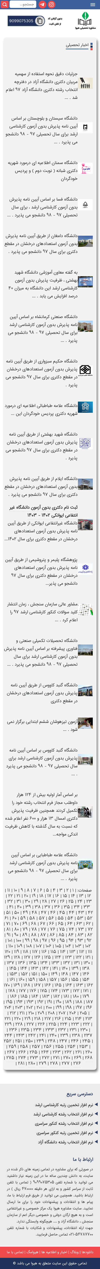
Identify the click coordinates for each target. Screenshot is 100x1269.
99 (27, 940)
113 (72, 952)
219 (27, 1019)
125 (47, 957)
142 (45, 968)
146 (86, 974)
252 (7, 1041)
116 (44, 952)
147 (75, 974)
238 (76, 1035)
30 (27, 901)
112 (81, 952)
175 (43, 991)
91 (8, 935)
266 (22, 1052)
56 (51, 918)
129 (7, 957)
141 (55, 968)
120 (7, 952)
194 (19, 1002)
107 (39, 946)
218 (37, 1019)
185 (24, 996)
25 (71, 901)
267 (11, 1052)
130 (86, 963)
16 (57, 896)
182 (56, 996)
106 (48, 946)
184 (34, 996)
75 (62, 929)
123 (68, 957)
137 (10, 963)
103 (78, 946)
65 (60, 924)
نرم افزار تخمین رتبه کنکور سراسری (65, 1133)
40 (19, 907)
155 (75, 980)
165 (58, 985)
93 (80, 940)
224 (63, 1024)
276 (77, 1063)
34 (77, 907)
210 (31, 1013)
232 (62, 1030)
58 (32, 918)
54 (70, 918)
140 (65, 968)
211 (22, 1013)
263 (57, 1052)
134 (44, 963)
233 (49, 1030)
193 (30, 1002)
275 (10, 1058)
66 (51, 924)
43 (81, 912)
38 (38, 907)
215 (68, 1019)
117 (35, 952)
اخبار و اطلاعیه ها (54, 1252)
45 (62, 912)
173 (65, 991)
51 (8, 912)
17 (49, 896)
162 (90, 985)
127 (27, 957)
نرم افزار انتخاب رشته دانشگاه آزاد (65, 1142)
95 (62, 940)
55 (61, 918)
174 (54, 991)
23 (89, 901)
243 (20, 1035)
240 (53, 1035)
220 (17, 1019)
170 (7, 985)
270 (66, 1058)
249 (40, 1041)
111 (90, 952)
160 (21, 980)
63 (79, 924)
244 (8, 1035)
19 (34, 896)
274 (22, 1058)
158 (42, 980)
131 (77, 963)
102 (88, 946)
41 (11, 907)
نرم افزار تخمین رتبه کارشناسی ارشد (64, 1105)
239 (64, 1035)
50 (16, 912)
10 (15, 890)
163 (79, 985)
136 (21, 963)
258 (24, 1047)
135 (33, 963)
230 (84, 1030)
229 (8, 1024)
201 (39, 1007)
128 (17, 957)
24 (80, 901)
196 (89, 1007)
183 (46, 996)
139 (74, 968)
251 (18, 1041)
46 (53, 912)
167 (37, 985)
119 (16, 952)
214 (78, 1019)
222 (86, 1024)
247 (63, 1041)
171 (86, 991)
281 (21, 1063)
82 (89, 935)
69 (24, 924)
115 (53, 952)
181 (66, 996)
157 (53, 980)
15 (65, 896)
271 (56, 1058)
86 (52, 935)
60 (14, 918)
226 (41, 1024)
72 (90, 929)
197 (79, 1007)
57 (42, 918)
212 (13, 1013)
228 (19, 1024)
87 (43, 935)
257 (36, 1047)
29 (36, 901)
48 (34, 912)
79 (25, 929)
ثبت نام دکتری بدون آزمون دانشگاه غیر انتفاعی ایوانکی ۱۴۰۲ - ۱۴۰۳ (43, 511)
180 (76, 996)
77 (43, 929)
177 (22, 991)
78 (34, 929)
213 (88, 1019)
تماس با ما (15, 1252)
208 (51, 1013)
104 (68, 946)
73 (81, 929)
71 (8, 924)
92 (89, 940)
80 (16, 929)
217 (47, 1019)
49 (25, 912)
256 (48, 1047)
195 (9, 1002)
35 (67, 907)
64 (70, 924)
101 (10, 940)
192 (40, 1002)
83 (80, 935)
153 (13, 974)
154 (86, 980)
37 (47, 907)
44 (71, 912)
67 (42, 924)
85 (61, 935)
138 (86, 968)
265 (33, 1052)
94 (71, 940)
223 (75, 1024)
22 (10, 896)
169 (16, 985)
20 (26, 896)
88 (34, 935)
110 (10, 946)
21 (18, 896)
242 (32, 1035)
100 (18, 940)
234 (37, 1030)
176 (33, 991)
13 (81, 896)
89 (24, 935)
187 (89, 1002)
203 (19, 1007)
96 (53, 940)
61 (6, 918)
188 (78, 1002)
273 (34, 1058)
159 (31, 980)
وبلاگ (74, 1252)
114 (63, 952)
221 (7, 1019)
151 (34, 974)
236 (13, 1030)
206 (72, 1013)
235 (25, 1030)
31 (19, 901)
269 (77, 1058)
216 (58, 1019)
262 (68, 1052)
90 (16, 935)
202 (29, 1007)
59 (23, 918)
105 (58, 946)
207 (62, 1013)
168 (26, 985)
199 (59, 1007)
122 (79, 957)
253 (83, 1047)
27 (53, 901)
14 (73, 896)
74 (71, 929)
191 (49, 1002)
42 (90, 912)
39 (28, 907)
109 (19, 946)
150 (44, 974)
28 (44, 901)
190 (58, 1002)
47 (44, 912)
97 (44, 940)
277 (66, 1063)
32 (10, 901)
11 (8, 890)
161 (12, 980)
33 (86, 907)
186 (13, 996)
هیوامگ (32, 1252)
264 (45, 1052)
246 (75, 1041)
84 (71, 935)
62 (88, 924)
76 (52, 929)
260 (88, 1052)
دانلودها (87, 1252)
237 (88, 1035)
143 (34, 968)
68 (33, 924)
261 (78, 1052)
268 (89, 1058)
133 (55, 963)
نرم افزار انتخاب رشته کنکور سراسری (64, 1123)
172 (76, 991)
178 (11, 991)
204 (7, 1007)
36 (57, 907)
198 (68, 1007)
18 (41, 896)
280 (31, 1063)
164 (68, 985)
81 (8, 929)
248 (52, 1041)
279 (42, 1063)
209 (41, 1013)
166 (47, 985)
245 (86, 1041)
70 (16, 924)
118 (25, 952)
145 (13, 968)
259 (12, 1047)
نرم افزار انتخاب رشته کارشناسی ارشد (63, 1114)
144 (23, 968)
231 (73, 1030)
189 (68, 1002)
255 (59, 1047)
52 (89, 918)
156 (63, 980)
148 (64, 974)
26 (62, 901)
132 (66, 963)
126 (37, 957)
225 (52, 1024)
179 (86, 996)
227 (30, 1024)
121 (87, 957)
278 (54, 1063)
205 (83, 1013)
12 (89, 896)
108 (29, 946)
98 (35, 940)
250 (29, 1041)
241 (42, 1035)
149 (54, 974)
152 (24, 974)
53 (80, 918)
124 (58, 957)
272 (45, 1058)
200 (49, 1007)
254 (71, 1047)
